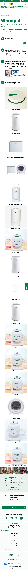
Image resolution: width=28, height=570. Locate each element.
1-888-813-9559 (14, 525)
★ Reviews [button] (26, 287)
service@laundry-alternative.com (14, 526)
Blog (14, 538)
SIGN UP (14, 507)
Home (2, 15)
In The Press (14, 541)
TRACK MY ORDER (21, 1)
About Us (14, 543)
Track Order (14, 533)
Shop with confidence (14, 489)
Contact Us (14, 546)
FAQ (14, 535)
